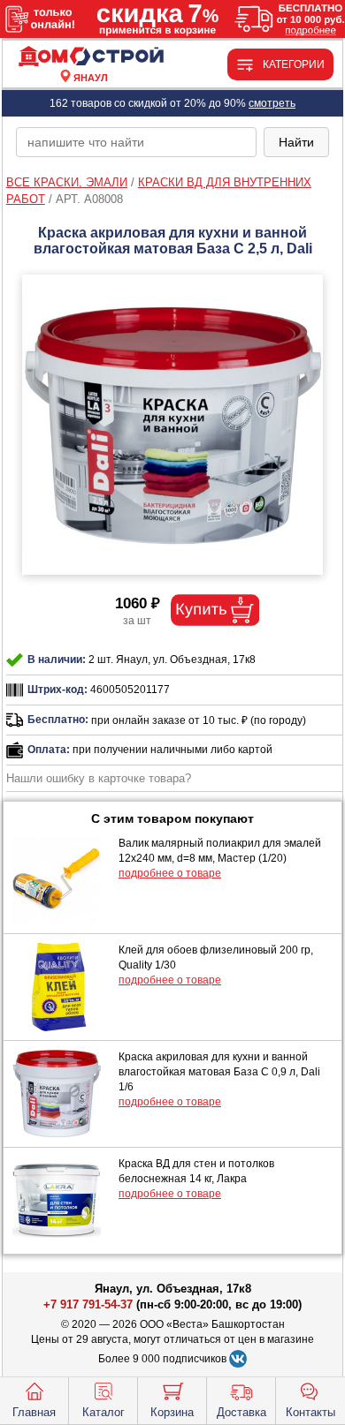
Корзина (172, 1412)
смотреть (272, 103)
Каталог (103, 1412)
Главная (34, 1412)
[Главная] (91, 57)
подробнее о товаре (170, 873)
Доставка (241, 1412)
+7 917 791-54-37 (88, 1304)
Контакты (310, 1412)
